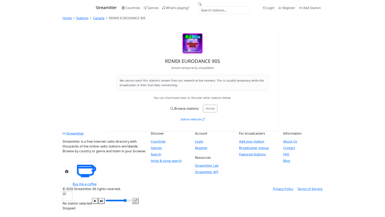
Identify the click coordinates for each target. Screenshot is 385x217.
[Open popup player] (135, 201)
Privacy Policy (283, 189)
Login (270, 8)
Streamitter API (206, 172)
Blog (286, 161)
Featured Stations (252, 154)
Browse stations (186, 108)
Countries (133, 8)
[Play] (95, 201)
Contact (289, 148)
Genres (153, 8)
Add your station (251, 141)
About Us (290, 141)
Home (210, 108)
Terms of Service (309, 189)
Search (156, 154)
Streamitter (75, 133)
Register (289, 8)
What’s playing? (177, 8)
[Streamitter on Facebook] (67, 171)
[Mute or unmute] (101, 201)
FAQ (286, 154)
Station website (191, 119)
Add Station (312, 8)
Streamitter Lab (207, 165)
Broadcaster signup (254, 148)
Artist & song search (166, 161)
